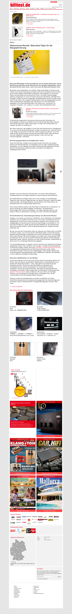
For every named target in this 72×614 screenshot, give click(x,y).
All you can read (52, 8)
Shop (46, 8)
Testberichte (16, 8)
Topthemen (16, 596)
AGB (35, 588)
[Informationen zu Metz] (40, 520)
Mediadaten (36, 587)
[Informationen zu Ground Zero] (12, 520)
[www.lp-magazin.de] (28, 534)
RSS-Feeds (16, 594)
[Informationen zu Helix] (18, 520)
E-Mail (45, 538)
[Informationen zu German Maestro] (56, 517)
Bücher (15, 587)
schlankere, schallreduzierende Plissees (48, 247)
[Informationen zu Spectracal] (18, 523)
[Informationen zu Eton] (50, 517)
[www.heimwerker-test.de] (23, 534)
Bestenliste (22, 8)
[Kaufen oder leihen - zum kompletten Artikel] (18, 32)
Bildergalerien (17, 592)
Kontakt (35, 592)
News (11, 8)
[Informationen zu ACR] (12, 517)
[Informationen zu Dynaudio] (34, 517)
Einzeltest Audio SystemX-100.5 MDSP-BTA (43, 308)
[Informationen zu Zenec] (40, 523)
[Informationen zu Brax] (29, 517)
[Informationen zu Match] (34, 520)
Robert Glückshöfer (47, 537)
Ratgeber (42, 8)
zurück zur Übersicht (17, 286)
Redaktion (16, 589)
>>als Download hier (15, 398)
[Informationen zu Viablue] (29, 523)
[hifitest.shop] (33, 534)
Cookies (35, 591)
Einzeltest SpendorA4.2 (13, 359)
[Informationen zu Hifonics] (24, 520)
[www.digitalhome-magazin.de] (12, 534)
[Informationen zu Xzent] (34, 523)
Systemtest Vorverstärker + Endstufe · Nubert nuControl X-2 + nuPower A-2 (47, 333)
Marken (27, 8)
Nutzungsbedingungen (39, 593)
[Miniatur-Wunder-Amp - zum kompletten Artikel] (18, 19)
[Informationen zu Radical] (12, 523)
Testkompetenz (17, 588)
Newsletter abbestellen (43, 578)
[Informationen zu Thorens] (24, 523)
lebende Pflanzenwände (17, 272)
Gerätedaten (17, 591)
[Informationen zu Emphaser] (40, 517)
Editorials (16, 597)
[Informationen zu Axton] (24, 517)
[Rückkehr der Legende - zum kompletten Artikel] (18, 113)
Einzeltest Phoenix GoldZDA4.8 (41, 359)
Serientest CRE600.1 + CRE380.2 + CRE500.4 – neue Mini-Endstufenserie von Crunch (22, 333)
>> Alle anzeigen (29, 24)
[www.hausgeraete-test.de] (18, 534)
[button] (61, 172)
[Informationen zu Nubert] (50, 520)
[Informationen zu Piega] (56, 520)
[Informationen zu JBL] (29, 520)
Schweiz (14, 562)
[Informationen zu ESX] (45, 517)
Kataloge (16, 593)
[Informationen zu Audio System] (18, 517)
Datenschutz (36, 589)
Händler (37, 8)
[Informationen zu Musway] (45, 520)
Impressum (36, 586)
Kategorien (32, 8)
